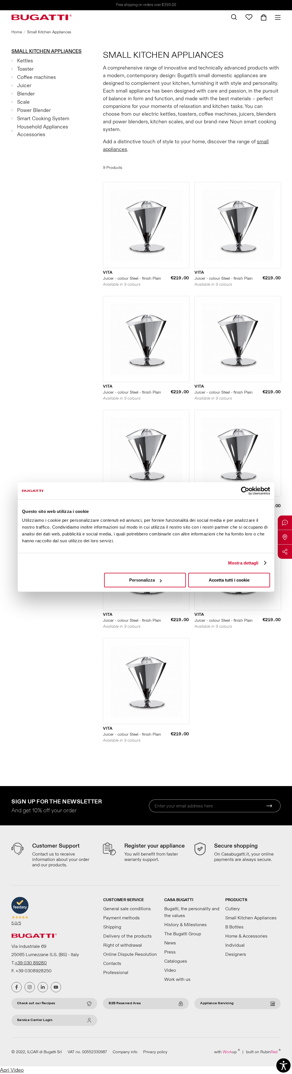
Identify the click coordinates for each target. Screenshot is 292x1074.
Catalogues (175, 961)
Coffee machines (36, 77)
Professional (115, 972)
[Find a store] (285, 537)
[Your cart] (264, 17)
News (170, 943)
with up (227, 1051)
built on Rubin (263, 1051)
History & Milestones (185, 925)
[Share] (285, 552)
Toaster (25, 69)
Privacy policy (155, 1052)
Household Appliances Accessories (42, 131)
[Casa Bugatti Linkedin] (43, 987)
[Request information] (285, 522)
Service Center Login (34, 1020)
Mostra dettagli (243, 562)
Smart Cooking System (43, 118)
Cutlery (232, 909)
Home (16, 32)
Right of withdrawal (122, 945)
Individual (235, 945)
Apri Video (12, 1070)
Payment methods (121, 918)
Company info (125, 1052)
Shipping (112, 927)
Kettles (25, 61)
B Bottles (234, 927)
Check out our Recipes (36, 1003)
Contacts (112, 963)
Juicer (24, 85)
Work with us (177, 979)
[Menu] (276, 17)
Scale (23, 102)
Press (170, 952)
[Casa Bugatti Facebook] (16, 987)
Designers (235, 954)
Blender (26, 94)
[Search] (234, 17)
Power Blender (34, 110)
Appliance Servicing (217, 1003)
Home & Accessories (246, 936)
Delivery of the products (127, 936)
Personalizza (142, 580)
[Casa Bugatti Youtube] (56, 987)
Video (170, 970)
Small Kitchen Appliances (46, 51)
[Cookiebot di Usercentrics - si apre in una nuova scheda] (245, 490)
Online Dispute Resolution (130, 954)
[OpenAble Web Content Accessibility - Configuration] (283, 1065)
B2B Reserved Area (125, 1003)
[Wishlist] (249, 17)
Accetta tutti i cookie (229, 580)
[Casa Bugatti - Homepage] (41, 17)
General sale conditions (127, 909)
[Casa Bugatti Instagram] (30, 987)
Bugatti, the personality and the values (191, 912)
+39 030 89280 (31, 963)
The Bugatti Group (182, 934)
